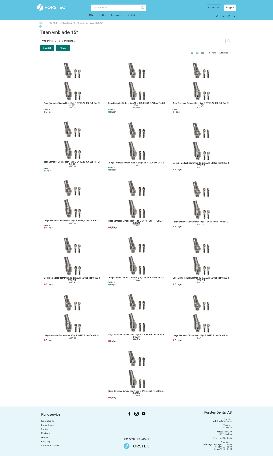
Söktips (44, 429)
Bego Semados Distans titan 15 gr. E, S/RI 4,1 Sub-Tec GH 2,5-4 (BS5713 (136, 222)
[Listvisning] (192, 53)
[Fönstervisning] (197, 53)
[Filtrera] (228, 41)
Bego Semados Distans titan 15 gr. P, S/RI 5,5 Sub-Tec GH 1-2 (72, 335)
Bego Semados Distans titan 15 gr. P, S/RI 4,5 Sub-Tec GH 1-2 (201, 222)
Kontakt (131, 15)
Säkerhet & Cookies (50, 446)
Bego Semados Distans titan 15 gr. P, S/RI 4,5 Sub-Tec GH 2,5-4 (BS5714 (72, 279)
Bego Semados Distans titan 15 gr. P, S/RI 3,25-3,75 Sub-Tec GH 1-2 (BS (72, 104)
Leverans (45, 437)
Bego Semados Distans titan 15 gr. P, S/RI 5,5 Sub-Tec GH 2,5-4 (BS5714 (136, 335)
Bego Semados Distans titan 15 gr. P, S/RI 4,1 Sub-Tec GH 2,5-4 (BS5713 (201, 164)
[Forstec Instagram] (136, 414)
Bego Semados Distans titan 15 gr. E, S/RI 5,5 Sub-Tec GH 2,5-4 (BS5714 (136, 392)
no (223, 16)
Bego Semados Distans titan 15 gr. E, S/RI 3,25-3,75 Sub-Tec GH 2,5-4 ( (72, 163)
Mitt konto (45, 433)
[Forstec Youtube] (143, 414)
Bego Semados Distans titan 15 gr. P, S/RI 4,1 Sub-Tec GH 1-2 (136, 163)
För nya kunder (47, 421)
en (235, 16)
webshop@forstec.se (222, 421)
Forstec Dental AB (218, 412)
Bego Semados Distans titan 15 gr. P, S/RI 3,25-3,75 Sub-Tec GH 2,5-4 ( (136, 104)
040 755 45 (227, 427)
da (229, 16)
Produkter (48, 23)
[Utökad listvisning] (202, 53)
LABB (56, 23)
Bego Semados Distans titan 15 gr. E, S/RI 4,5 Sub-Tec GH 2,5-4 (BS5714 (201, 279)
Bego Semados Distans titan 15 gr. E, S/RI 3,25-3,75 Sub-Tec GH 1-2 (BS (201, 104)
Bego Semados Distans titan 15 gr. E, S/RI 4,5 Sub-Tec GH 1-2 (136, 277)
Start (41, 23)
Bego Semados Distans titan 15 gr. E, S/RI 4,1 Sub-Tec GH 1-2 (72, 220)
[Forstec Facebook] (129, 414)
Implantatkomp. (66, 23)
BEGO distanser (80, 23)
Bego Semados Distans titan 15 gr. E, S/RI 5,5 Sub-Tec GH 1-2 (201, 335)
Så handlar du (47, 425)
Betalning (45, 441)
